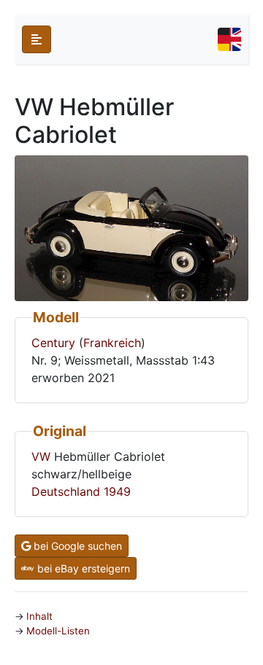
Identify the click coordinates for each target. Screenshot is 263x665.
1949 (117, 491)
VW (40, 456)
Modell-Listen (58, 631)
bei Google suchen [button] (76, 546)
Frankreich (112, 342)
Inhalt (39, 616)
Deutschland (65, 491)
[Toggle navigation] (229, 39)
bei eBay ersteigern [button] (82, 568)
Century (53, 342)
